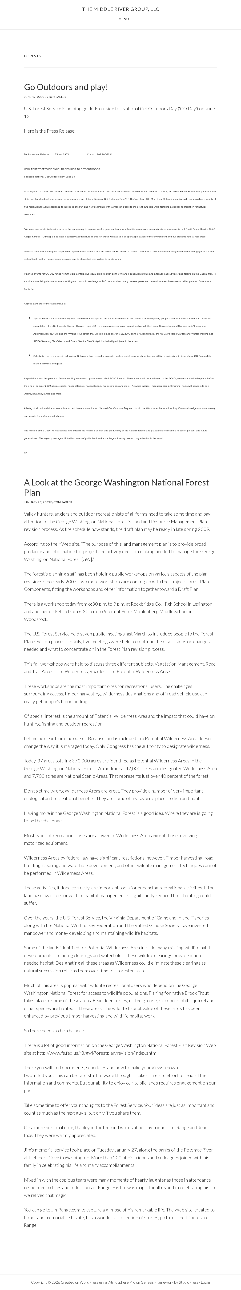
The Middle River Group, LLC (120, 9)
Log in (205, 1282)
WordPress (89, 1282)
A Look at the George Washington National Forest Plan (116, 487)
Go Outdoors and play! (66, 87)
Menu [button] (124, 19)
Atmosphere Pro (121, 1282)
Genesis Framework (157, 1282)
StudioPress (188, 1282)
